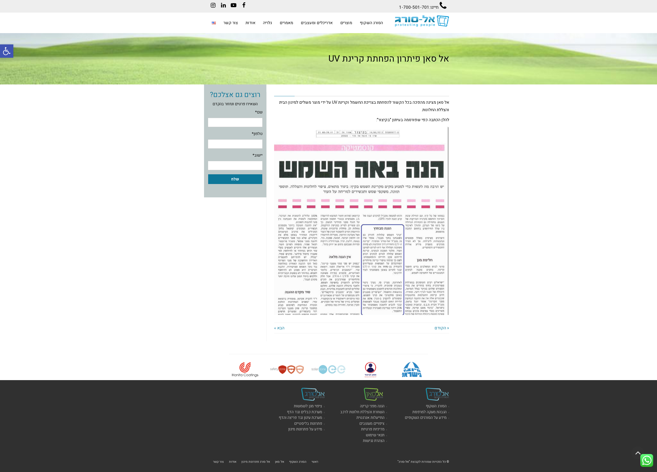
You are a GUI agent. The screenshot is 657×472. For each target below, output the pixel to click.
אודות (232, 461)
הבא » (279, 328)
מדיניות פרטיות (372, 429)
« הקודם (441, 328)
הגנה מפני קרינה (372, 406)
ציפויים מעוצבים (371, 423)
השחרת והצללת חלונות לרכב (362, 412)
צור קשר (218, 461)
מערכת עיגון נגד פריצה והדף (300, 417)
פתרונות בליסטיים (308, 423)
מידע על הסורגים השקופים (426, 417)
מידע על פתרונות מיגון (305, 429)
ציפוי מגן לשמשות (308, 406)
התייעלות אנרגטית (370, 417)
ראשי (315, 461)
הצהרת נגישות (373, 441)
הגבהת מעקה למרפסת (429, 412)
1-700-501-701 (414, 7)
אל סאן (279, 461)
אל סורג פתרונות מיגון (255, 461)
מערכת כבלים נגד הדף (304, 412)
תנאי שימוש (375, 435)
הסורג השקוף (436, 406)
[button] (6, 51)
